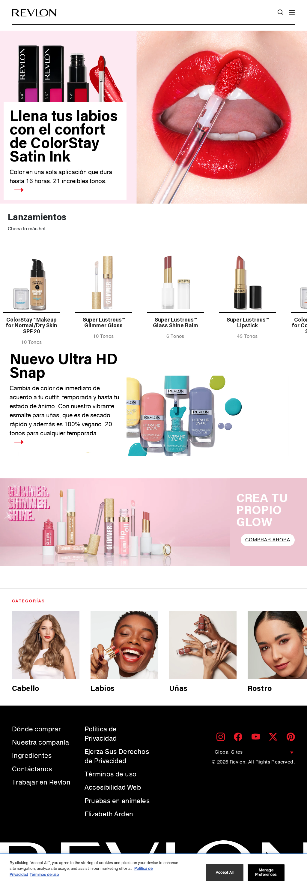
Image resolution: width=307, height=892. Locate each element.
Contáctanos (32, 769)
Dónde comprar (36, 729)
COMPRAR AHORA (267, 540)
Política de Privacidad (101, 734)
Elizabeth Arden (109, 814)
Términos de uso (111, 774)
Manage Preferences (266, 872)
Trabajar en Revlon (41, 782)
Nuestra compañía (40, 742)
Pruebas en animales (117, 801)
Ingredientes (32, 755)
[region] (153, 873)
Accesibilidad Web (113, 787)
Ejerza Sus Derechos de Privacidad (117, 756)
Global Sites (229, 752)
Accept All (225, 872)
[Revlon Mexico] (34, 13)
